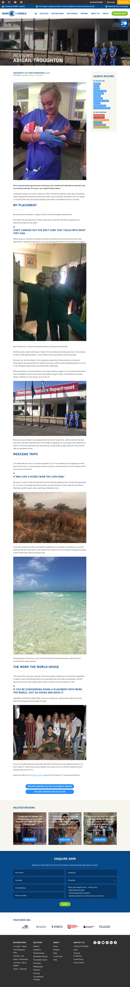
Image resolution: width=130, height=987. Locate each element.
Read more (30, 840)
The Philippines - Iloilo (101, 120)
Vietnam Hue (98, 122)
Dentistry (97, 103)
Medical (96, 86)
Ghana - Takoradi (20, 969)
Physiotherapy (98, 93)
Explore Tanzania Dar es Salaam (50, 792)
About (56, 942)
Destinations (57, 14)
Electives (44, 14)
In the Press (57, 956)
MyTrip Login (111, 2)
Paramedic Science (100, 105)
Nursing (17, 75)
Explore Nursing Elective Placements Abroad (50, 786)
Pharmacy (97, 96)
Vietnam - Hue (18, 956)
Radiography (98, 98)
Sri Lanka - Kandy (19, 946)
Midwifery (97, 83)
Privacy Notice (78, 963)
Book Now (123, 2)
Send (65, 904)
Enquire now (120, 14)
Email (75, 950)
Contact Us (78, 942)
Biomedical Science (100, 91)
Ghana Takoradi (99, 117)
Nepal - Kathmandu (20, 959)
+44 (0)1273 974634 (96, 2)
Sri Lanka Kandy (99, 115)
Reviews (84, 14)
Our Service (72, 14)
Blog (55, 953)
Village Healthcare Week (102, 108)
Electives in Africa (36, 775)
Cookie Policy (78, 959)
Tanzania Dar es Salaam (32, 75)
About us (95, 14)
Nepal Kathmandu (99, 125)
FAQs (55, 960)
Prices (105, 14)
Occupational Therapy (101, 100)
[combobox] (91, 873)
